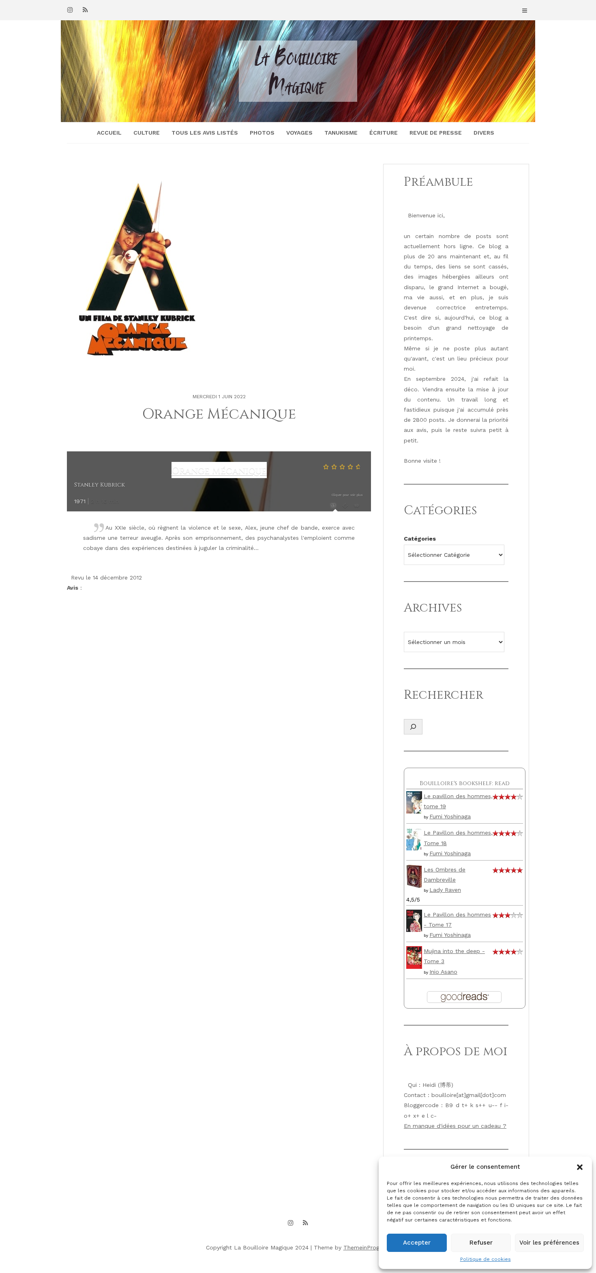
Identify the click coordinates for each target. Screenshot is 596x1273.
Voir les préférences (549, 1242)
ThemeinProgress (366, 1247)
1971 (80, 501)
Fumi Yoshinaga (450, 816)
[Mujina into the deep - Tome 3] (414, 956)
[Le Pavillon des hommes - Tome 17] (414, 920)
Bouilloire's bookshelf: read (465, 783)
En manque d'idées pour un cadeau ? (455, 1126)
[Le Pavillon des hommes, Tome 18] (414, 838)
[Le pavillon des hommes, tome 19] (414, 802)
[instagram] (70, 9)
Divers (484, 132)
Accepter (417, 1242)
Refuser (481, 1242)
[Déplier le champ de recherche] (413, 726)
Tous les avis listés (205, 132)
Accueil (109, 132)
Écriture (383, 132)
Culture (146, 132)
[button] (580, 1167)
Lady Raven (445, 890)
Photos (262, 132)
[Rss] (85, 9)
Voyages (299, 132)
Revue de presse (435, 132)
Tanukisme (341, 132)
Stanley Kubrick (99, 485)
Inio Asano (443, 971)
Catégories (420, 538)
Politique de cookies (485, 1259)
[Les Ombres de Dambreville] (414, 875)
